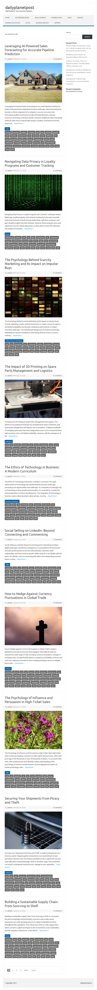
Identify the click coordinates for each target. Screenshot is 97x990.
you (38, 455)
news (24, 575)
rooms (26, 351)
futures (24, 679)
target (8, 582)
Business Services (42, 23)
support (8, 956)
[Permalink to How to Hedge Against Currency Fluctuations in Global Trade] (33, 646)
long (36, 348)
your (43, 455)
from (7, 139)
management (21, 452)
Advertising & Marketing (14, 341)
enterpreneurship (22, 17)
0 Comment (57, 59)
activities (16, 132)
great (33, 571)
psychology (18, 351)
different (49, 136)
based (31, 672)
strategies (44, 578)
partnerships (37, 949)
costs (56, 445)
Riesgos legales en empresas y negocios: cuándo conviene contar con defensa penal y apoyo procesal (78, 48)
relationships (50, 142)
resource (29, 783)
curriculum (31, 508)
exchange (47, 675)
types (17, 686)
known (25, 348)
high (19, 139)
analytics (31, 132)
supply (15, 455)
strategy (34, 146)
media (55, 511)
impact (18, 348)
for (56, 136)
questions (31, 515)
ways (11, 354)
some (16, 248)
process (36, 142)
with (12, 149)
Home (7, 17)
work (7, 890)
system (41, 146)
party (26, 244)
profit (18, 682)
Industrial (9, 441)
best (7, 136)
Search (68, 32)
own (29, 779)
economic (30, 675)
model (17, 142)
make (52, 139)
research (8, 146)
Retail (28, 23)
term (17, 518)
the (52, 146)
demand (16, 448)
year (12, 890)
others (30, 575)
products (9, 351)
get (22, 571)
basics (31, 568)
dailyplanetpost (19, 7)
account (8, 132)
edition (40, 344)
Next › (26, 970)
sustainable (9, 518)
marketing (9, 142)
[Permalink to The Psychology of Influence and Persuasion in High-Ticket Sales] (33, 750)
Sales (70, 17)
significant (25, 146)
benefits (56, 132)
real (42, 142)
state (22, 248)
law (44, 511)
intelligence (38, 139)
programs (41, 244)
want (28, 686)
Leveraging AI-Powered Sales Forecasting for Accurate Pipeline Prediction (29, 50)
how (24, 139)
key (7, 244)
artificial (48, 132)
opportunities (21, 515)
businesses (22, 136)
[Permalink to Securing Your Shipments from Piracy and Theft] (33, 850)
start (37, 578)
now (30, 452)
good (27, 571)
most (30, 142)
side (31, 351)
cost (50, 445)
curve (42, 136)
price (42, 779)
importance (53, 241)
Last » (34, 970)
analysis (23, 132)
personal (33, 244)
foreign (12, 679)
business (14, 136)
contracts (17, 675)
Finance (80, 17)
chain (36, 445)
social (43, 515)
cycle (30, 943)
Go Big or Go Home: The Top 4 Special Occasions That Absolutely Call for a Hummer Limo (77, 63)
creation (8, 448)
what (7, 149)
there (23, 582)
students (50, 515)
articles (24, 568)
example (24, 448)
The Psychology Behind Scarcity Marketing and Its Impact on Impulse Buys (31, 264)
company (35, 136)
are (42, 132)
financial (25, 241)
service (44, 452)
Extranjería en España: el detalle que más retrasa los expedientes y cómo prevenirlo (78, 72)
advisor (15, 672)
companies (54, 237)
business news (56, 17)
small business (40, 17)
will (53, 248)
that (47, 146)
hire (52, 879)
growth (13, 139)
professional (54, 575)
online (57, 348)
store (28, 248)
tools (42, 248)
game (17, 571)
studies (8, 455)
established (16, 241)
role (35, 783)
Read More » (18, 123)
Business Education (12, 23)
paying (32, 883)
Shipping (57, 23)
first (57, 943)
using (57, 146)
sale (40, 783)
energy (51, 943)
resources (16, 146)
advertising (9, 237)
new (20, 244)
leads (46, 139)
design (8, 241)
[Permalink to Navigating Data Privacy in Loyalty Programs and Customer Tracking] (33, 212)
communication (11, 508)
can (29, 136)
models (23, 142)
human (30, 139)
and (37, 132)
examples (48, 344)
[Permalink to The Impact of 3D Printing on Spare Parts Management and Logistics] (33, 419)
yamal (10, 59)
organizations (26, 949)
